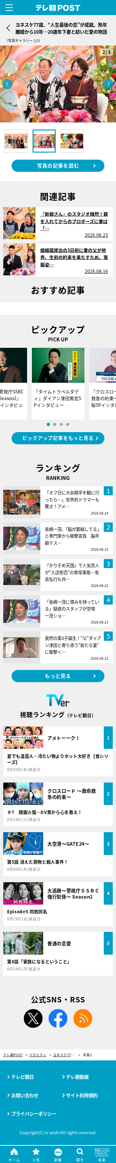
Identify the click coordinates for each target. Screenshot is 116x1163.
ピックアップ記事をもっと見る (57, 437)
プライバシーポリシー (33, 1113)
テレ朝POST (58, 8)
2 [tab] (54, 424)
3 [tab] (61, 424)
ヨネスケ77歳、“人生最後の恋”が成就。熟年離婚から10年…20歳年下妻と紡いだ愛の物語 (66, 1055)
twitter (33, 1018)
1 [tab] (48, 424)
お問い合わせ (24, 1095)
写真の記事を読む (58, 165)
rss (82, 1018)
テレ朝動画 (77, 1076)
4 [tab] (67, 424)
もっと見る (58, 675)
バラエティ (37, 1055)
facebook (58, 1018)
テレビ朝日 (22, 1076)
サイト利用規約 (82, 1095)
